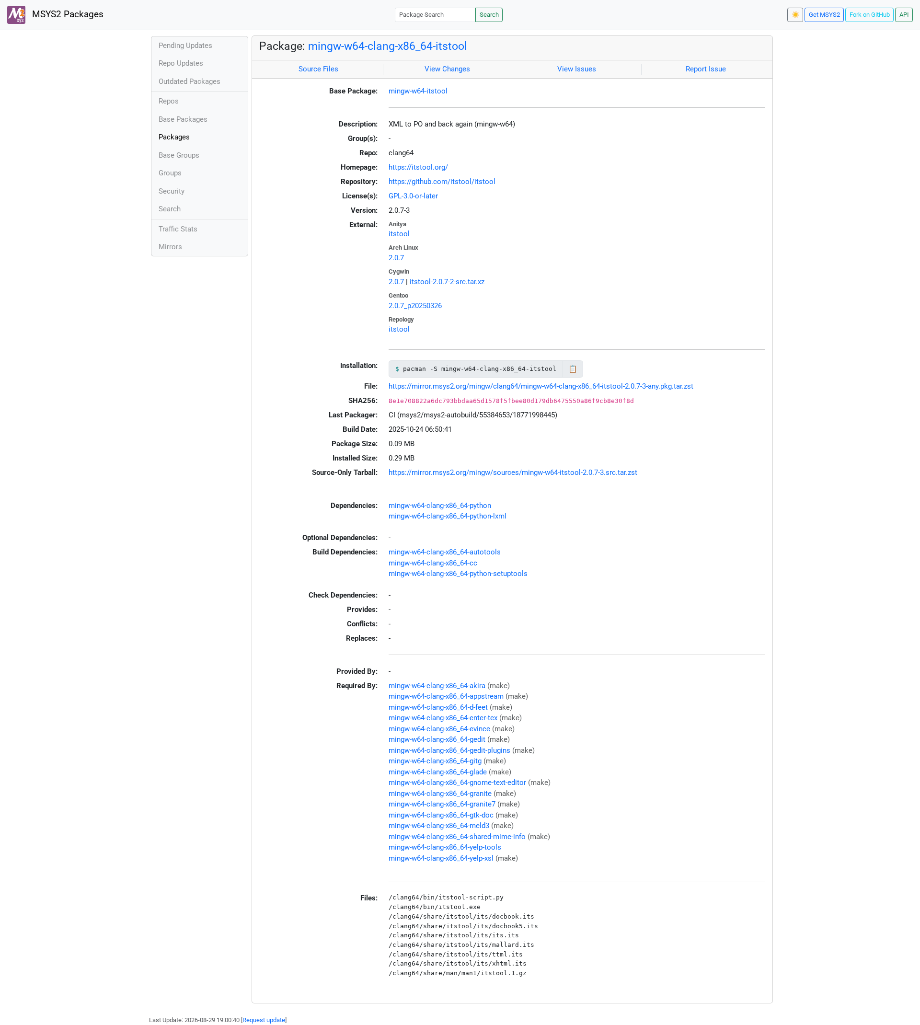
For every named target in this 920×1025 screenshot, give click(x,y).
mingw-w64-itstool (418, 91)
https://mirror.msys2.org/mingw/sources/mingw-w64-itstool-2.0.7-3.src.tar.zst (513, 472)
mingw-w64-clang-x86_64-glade (438, 772)
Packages (174, 137)
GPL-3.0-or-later (413, 196)
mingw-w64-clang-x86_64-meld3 (439, 825)
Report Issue (706, 69)
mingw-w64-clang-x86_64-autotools (445, 552)
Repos (169, 101)
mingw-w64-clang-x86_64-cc (433, 563)
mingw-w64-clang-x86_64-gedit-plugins (449, 750)
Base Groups (179, 155)
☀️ (795, 14)
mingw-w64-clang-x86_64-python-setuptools (458, 573)
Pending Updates (185, 45)
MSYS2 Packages (67, 14)
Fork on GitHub (870, 14)
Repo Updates (181, 63)
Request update (263, 1020)
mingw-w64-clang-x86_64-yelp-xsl (441, 858)
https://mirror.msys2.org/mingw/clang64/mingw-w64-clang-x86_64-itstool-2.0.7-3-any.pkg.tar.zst (541, 386)
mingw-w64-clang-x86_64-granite (440, 793)
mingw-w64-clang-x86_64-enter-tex (443, 718)
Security (171, 191)
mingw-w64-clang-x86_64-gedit (437, 739)
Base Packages (183, 119)
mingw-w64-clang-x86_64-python (440, 505)
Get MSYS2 (824, 14)
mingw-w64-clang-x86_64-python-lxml (447, 516)
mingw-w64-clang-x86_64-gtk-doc (441, 815)
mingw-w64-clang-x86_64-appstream (446, 696)
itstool (399, 234)
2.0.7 (396, 257)
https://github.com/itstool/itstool (442, 181)
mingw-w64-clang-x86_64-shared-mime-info (457, 836)
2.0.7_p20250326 (415, 305)
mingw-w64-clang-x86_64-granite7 (442, 804)
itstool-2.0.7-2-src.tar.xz (447, 281)
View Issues (576, 69)
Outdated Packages (189, 81)
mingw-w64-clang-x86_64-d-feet (438, 707)
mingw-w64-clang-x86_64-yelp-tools (445, 847)
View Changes (447, 69)
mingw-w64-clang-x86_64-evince (439, 729)
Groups (170, 173)
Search (489, 14)
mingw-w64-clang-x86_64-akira (437, 685)
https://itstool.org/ (418, 167)
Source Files (318, 69)
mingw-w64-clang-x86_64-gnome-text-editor (457, 782)
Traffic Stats (178, 229)
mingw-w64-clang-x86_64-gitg (435, 761)
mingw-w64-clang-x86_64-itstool (387, 46)
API (904, 14)
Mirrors (170, 246)
